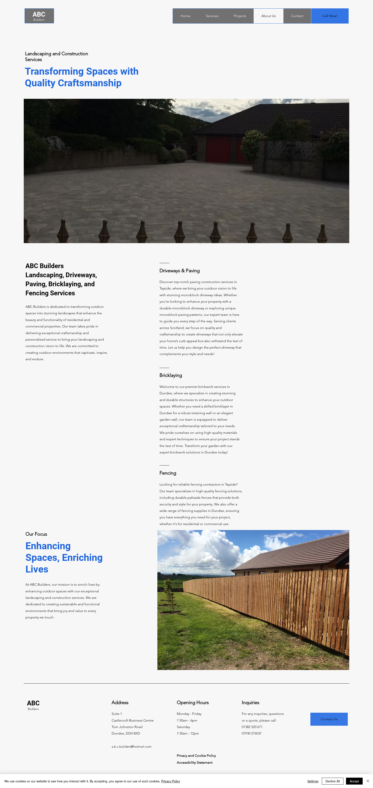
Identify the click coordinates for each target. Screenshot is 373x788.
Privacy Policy (170, 781)
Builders (38, 20)
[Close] (367, 781)
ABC (39, 14)
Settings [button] (312, 781)
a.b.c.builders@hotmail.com (132, 746)
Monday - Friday (189, 714)
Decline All (333, 781)
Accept (354, 781)
